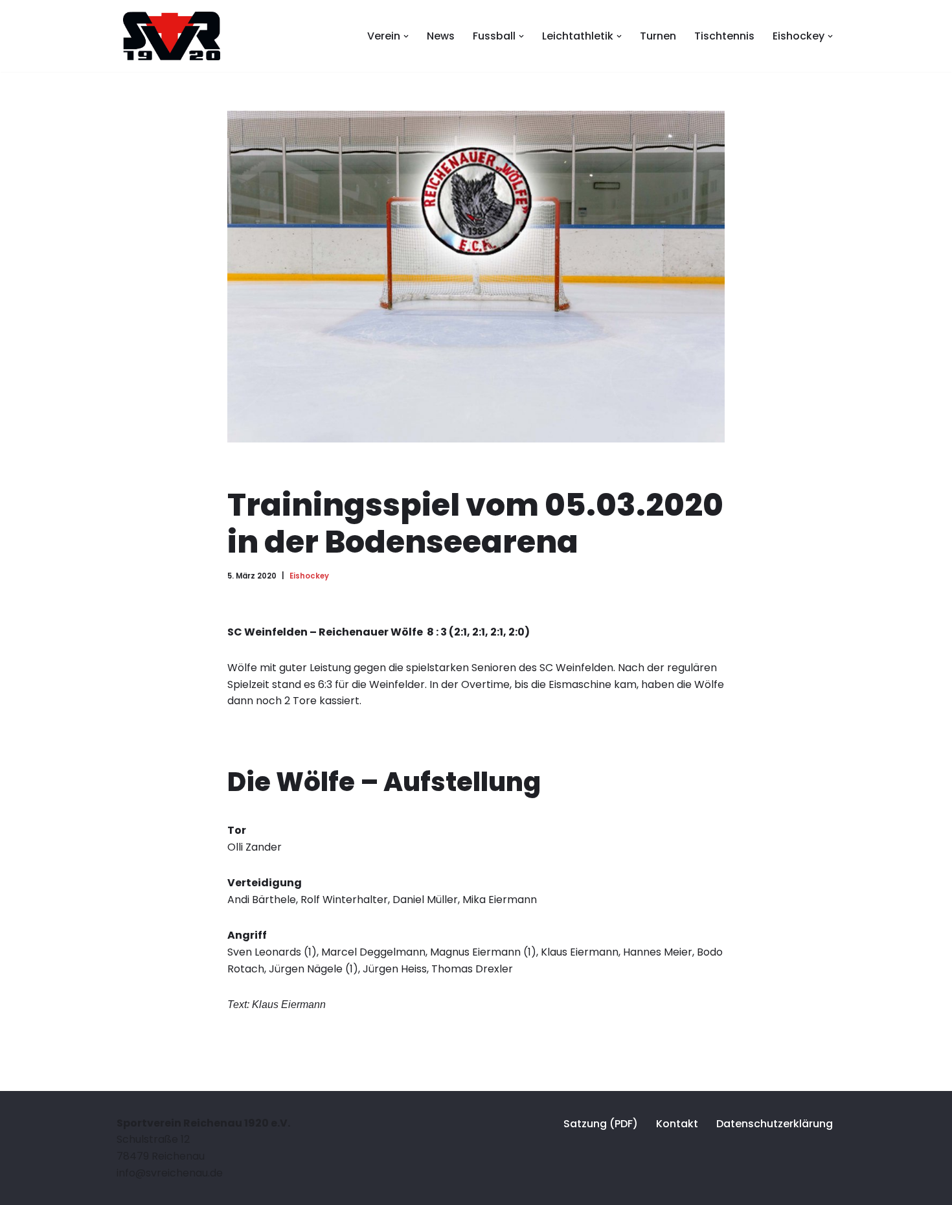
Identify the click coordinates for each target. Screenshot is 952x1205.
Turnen (658, 36)
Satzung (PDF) (600, 1123)
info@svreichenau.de (170, 1172)
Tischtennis (724, 36)
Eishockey (309, 576)
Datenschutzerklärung (774, 1123)
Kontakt (677, 1123)
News (441, 36)
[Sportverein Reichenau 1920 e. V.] (168, 36)
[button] (406, 36)
